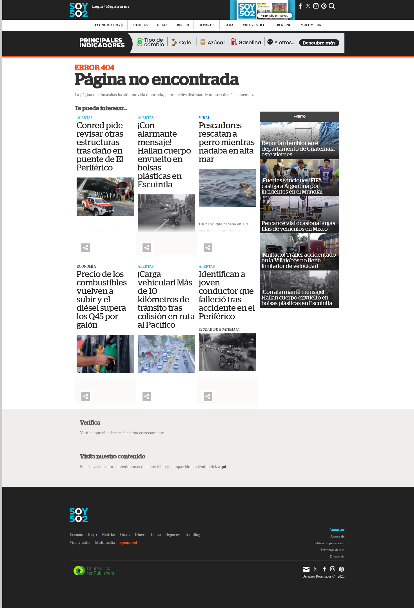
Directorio (337, 557)
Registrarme (118, 6)
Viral (204, 118)
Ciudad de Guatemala (219, 330)
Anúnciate (337, 530)
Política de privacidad (328, 543)
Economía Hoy (108, 25)
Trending (283, 25)
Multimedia (105, 542)
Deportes (207, 25)
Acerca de (337, 536)
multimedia (311, 25)
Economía (86, 267)
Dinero (183, 25)
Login (97, 6)
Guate (162, 25)
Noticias (140, 25)
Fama (228, 25)
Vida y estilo (254, 25)
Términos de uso (332, 550)
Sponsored (128, 542)
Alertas (85, 118)
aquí (222, 466)
